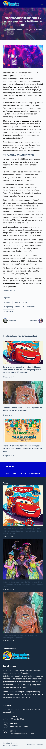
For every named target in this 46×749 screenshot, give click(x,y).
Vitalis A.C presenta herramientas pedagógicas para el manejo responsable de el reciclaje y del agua (22, 448)
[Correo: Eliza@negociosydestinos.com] (5, 732)
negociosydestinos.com (19, 726)
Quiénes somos (34, 473)
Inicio (8, 473)
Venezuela (8, 311)
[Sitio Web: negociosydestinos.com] (5, 725)
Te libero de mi (29, 307)
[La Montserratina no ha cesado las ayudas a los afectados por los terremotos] (23, 392)
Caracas (7, 302)
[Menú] (42, 4)
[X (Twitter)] (7, 466)
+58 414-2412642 (17, 719)
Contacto (22, 473)
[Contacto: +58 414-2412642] (5, 717)
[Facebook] (3, 466)
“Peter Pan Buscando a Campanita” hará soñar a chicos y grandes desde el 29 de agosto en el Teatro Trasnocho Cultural (23, 584)
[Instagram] (10, 466)
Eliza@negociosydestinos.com (22, 734)
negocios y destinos (12, 307)
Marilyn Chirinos (21, 302)
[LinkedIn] (13, 466)
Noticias (39, 30)
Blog (14, 473)
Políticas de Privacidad (35, 744)
